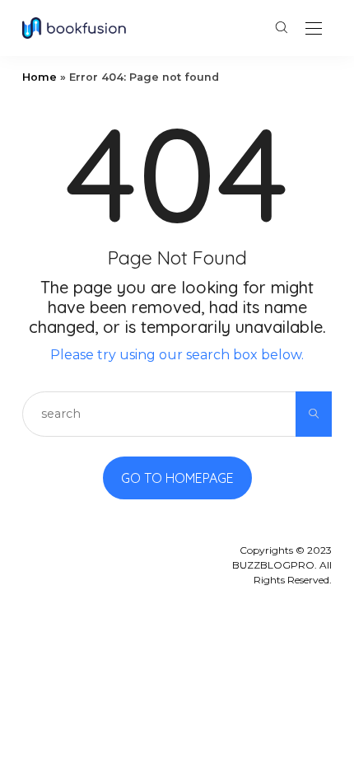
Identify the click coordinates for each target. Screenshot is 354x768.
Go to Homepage (177, 478)
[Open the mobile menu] (314, 29)
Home (39, 77)
